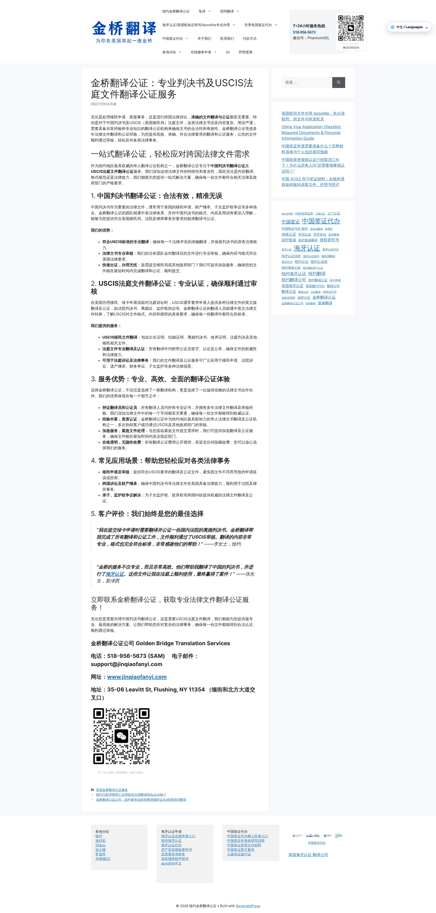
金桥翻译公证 (324, 297)
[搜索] (338, 82)
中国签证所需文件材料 (244, 845)
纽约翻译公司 (294, 279)
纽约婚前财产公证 (313, 267)
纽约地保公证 (291, 267)
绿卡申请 (335, 280)
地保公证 (289, 234)
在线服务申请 (201, 52)
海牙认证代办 (330, 249)
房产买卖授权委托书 (176, 849)
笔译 (202, 11)
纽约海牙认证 (294, 273)
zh (228, 52)
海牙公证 (287, 249)
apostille (287, 213)
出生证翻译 (316, 228)
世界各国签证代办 (258, 25)
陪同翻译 (227, 11)
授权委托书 (329, 240)
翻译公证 (289, 291)
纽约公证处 (319, 261)
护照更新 (246, 52)
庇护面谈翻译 (307, 240)
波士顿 (100, 849)
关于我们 (204, 38)
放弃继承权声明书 (174, 859)
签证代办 (287, 262)
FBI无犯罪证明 (304, 213)
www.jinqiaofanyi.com (137, 677)
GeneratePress (248, 906)
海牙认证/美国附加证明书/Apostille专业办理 (196, 25)
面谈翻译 (325, 303)
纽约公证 (301, 261)
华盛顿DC (103, 859)
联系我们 (227, 38)
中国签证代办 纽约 (295, 228)
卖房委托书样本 (173, 854)
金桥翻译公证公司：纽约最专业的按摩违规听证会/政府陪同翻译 (141, 799)
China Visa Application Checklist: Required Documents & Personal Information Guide (311, 132)
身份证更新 (288, 297)
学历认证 (304, 234)
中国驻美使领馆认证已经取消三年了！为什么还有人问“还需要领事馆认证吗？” (313, 165)
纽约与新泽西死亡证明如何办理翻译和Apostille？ (131, 794)
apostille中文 (171, 863)
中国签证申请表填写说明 (246, 840)
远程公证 (303, 297)
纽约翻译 (317, 273)
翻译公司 (333, 286)
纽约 (98, 836)
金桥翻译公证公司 (292, 303)
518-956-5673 (304, 32)
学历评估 (319, 234)
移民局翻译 (328, 256)
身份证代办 (330, 291)
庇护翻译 (333, 234)
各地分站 (169, 52)
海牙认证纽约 (311, 256)
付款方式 (250, 38)
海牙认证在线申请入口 (178, 836)
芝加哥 (100, 854)
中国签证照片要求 (240, 849)
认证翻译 (316, 291)
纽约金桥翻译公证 (176, 11)
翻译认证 (303, 291)
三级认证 (320, 213)
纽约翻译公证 (317, 280)
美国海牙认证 (292, 285)
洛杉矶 (100, 840)
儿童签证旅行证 (239, 854)
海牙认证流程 (291, 256)
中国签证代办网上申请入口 (247, 836)
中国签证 (291, 221)
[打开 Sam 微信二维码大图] (351, 29)
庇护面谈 (289, 240)
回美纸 (328, 228)
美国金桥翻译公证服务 (112, 790)
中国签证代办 (172, 38)
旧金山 (100, 845)
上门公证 (333, 213)
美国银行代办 (315, 286)
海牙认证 (115, 574)
